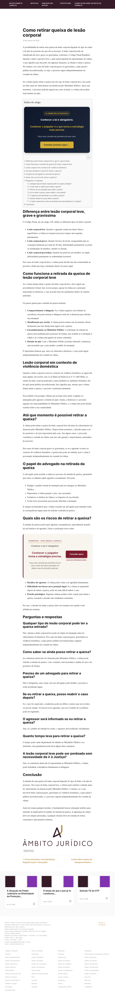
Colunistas (35, 954)
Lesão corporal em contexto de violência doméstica (46, 168)
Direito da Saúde (37, 961)
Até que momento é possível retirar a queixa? (44, 171)
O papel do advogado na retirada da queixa (43, 174)
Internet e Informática (12, 980)
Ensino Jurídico (63, 977)
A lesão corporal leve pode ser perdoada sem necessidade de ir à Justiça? (55, 201)
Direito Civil (62, 957)
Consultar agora (76, 554)
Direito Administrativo (12, 957)
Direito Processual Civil (13, 974)
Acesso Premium (37, 951)
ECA (33, 977)
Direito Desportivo (11, 964)
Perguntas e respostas (34, 181)
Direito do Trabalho (64, 964)
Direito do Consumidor (39, 964)
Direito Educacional (91, 964)
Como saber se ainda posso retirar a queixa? (45, 187)
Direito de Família (64, 961)
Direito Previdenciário (65, 970)
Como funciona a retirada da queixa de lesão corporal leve (49, 164)
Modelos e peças (11, 983)
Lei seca (34, 980)
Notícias (34, 3)
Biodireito (61, 951)
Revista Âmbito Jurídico (15, 4)
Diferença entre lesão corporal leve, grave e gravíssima (48, 161)
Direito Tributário (90, 974)
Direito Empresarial (38, 967)
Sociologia (8, 987)
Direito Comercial (90, 957)
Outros (60, 983)
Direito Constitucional (12, 961)
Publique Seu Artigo (47, 4)
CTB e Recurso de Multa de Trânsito (97, 954)
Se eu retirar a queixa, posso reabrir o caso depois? (48, 192)
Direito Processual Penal (40, 974)
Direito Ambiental (37, 957)
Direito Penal (28, 851)
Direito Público (63, 974)
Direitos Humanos (11, 977)
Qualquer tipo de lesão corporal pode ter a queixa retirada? (50, 184)
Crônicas (61, 954)
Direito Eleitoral (10, 967)
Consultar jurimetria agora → (57, 145)
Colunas (8, 954)
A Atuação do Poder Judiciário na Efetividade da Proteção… (20, 893)
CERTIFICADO (65, 3)
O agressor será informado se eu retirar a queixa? (47, 195)
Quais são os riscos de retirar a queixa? (41, 177)
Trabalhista (88, 987)
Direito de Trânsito (91, 961)
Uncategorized (10, 990)
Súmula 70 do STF (89, 890)
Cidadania (88, 951)
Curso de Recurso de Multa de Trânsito (88, 4)
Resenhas (88, 983)
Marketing (61, 980)
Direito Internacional (91, 967)
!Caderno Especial (11, 951)
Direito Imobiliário (64, 967)
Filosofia (87, 977)
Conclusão (30, 204)
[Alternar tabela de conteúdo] (87, 157)
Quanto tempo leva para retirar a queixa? (44, 198)
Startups (34, 987)
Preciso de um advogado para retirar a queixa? (46, 189)
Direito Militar (9, 970)
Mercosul (88, 980)
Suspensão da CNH (64, 987)
